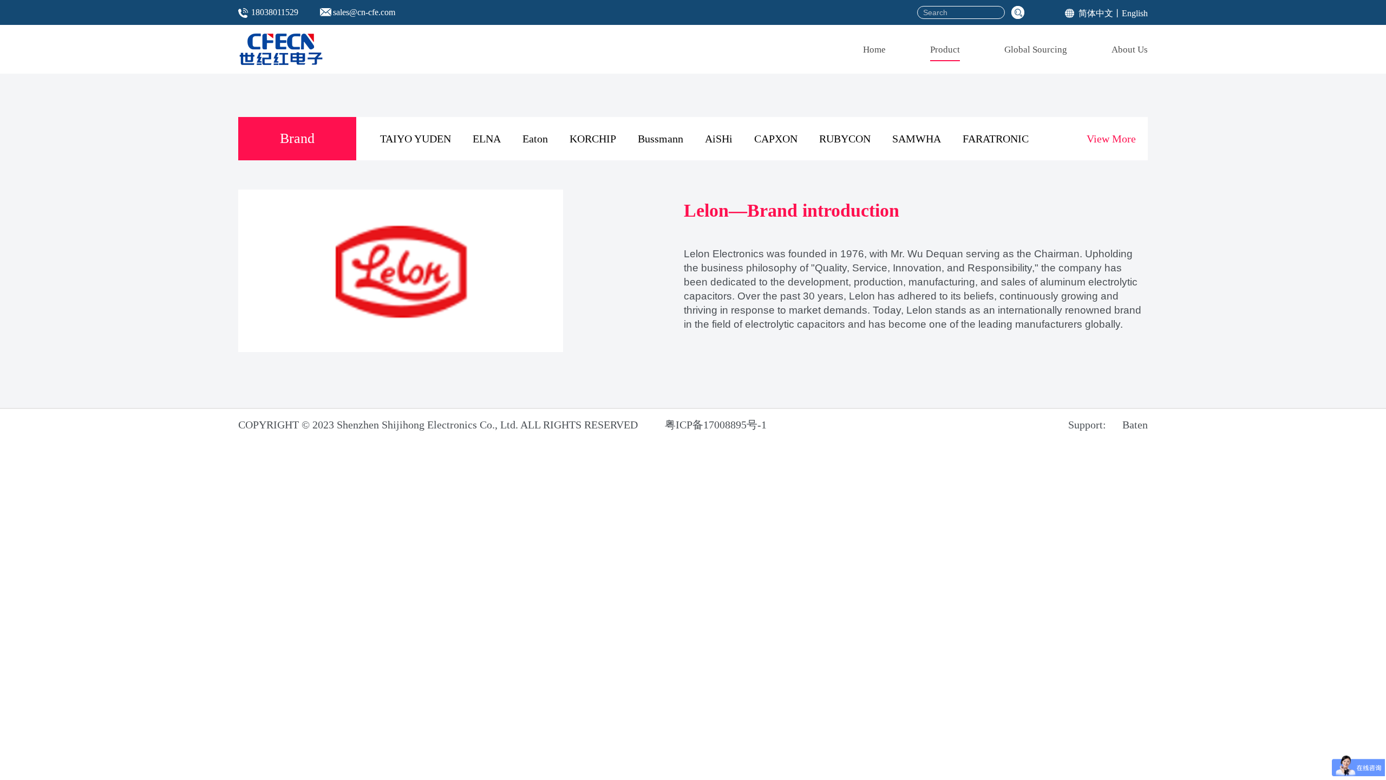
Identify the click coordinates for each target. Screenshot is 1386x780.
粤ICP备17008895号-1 (716, 425)
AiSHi (719, 139)
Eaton (535, 139)
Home (874, 49)
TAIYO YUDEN (415, 139)
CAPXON (775, 139)
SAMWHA (916, 139)
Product (945, 49)
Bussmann (660, 139)
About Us (1130, 49)
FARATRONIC (996, 139)
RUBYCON (845, 139)
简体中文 (1095, 13)
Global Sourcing (1035, 49)
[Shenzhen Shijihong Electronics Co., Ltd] (281, 49)
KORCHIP (593, 139)
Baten (1135, 425)
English (1135, 13)
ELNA (487, 139)
